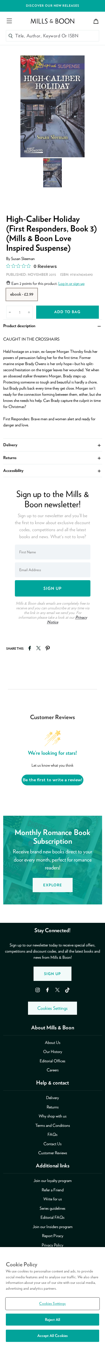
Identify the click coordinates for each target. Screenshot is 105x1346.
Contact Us (52, 1143)
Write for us (52, 1199)
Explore (52, 885)
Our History (52, 1051)
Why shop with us (52, 1116)
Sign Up (52, 974)
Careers (53, 1070)
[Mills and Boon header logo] (52, 21)
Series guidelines (52, 1208)
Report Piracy (52, 1235)
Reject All (52, 1319)
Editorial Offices (52, 1061)
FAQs (52, 1134)
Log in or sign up (71, 283)
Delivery (52, 444)
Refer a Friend (53, 1190)
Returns (52, 457)
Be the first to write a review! (52, 780)
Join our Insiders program (53, 1226)
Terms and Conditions (52, 1125)
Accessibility (52, 470)
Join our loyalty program (53, 1180)
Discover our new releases (52, 6)
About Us (52, 1042)
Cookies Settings (52, 1008)
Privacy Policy (52, 1245)
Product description (52, 325)
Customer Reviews (52, 1152)
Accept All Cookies (52, 1335)
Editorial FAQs (52, 1217)
